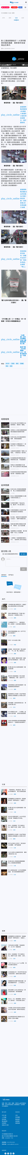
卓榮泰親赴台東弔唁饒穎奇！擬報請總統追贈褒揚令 (4, 687)
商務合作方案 (5, 1125)
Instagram (8, 1153)
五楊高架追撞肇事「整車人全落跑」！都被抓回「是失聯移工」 (5, 453)
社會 (16, 18)
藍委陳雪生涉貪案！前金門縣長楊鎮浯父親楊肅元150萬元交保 (4, 696)
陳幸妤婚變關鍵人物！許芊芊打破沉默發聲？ (4, 634)
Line (11, 1153)
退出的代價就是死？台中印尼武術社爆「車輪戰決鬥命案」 (4, 819)
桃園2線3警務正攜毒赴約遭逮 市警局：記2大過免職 (5, 526)
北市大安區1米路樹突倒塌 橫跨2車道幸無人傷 (4, 855)
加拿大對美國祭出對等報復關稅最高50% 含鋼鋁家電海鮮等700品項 (4, 723)
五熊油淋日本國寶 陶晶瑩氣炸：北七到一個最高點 (4, 947)
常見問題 (17, 1117)
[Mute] (7, 65)
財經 (15, 644)
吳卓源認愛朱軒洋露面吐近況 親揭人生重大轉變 (4, 1019)
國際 (14, 725)
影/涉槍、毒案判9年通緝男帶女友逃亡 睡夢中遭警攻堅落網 (5, 519)
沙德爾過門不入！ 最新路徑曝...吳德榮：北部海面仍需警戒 (4, 625)
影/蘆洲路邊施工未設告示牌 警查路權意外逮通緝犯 (5, 512)
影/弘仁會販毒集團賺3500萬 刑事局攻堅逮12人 (5, 498)
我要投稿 (17, 1123)
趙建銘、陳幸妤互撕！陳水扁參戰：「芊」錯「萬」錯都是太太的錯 (4, 651)
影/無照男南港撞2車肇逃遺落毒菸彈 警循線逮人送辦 (5, 474)
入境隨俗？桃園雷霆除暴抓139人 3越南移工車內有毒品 (5, 540)
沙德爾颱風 (14, 7)
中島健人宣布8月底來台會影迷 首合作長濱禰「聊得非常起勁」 (4, 1010)
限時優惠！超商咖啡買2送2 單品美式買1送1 (4, 705)
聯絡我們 (17, 1119)
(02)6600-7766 (9, 1138)
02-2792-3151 (11, 1142)
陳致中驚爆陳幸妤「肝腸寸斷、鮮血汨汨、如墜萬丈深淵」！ (4, 616)
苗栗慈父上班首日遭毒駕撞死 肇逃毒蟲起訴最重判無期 (5, 432)
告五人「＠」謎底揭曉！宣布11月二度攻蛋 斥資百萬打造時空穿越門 (4, 1001)
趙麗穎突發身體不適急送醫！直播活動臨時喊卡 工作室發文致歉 (4, 983)
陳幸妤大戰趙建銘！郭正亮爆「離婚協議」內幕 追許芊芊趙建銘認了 (4, 678)
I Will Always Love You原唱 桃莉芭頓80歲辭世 (4, 965)
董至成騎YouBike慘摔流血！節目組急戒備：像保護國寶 (4, 992)
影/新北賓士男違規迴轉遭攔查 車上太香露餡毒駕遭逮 (5, 491)
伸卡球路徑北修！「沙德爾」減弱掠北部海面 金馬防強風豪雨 (4, 714)
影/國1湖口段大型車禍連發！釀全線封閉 (4, 669)
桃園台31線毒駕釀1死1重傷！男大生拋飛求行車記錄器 (5, 467)
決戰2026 (21, 7)
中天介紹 (4, 1115)
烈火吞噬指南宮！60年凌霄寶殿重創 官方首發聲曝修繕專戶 (4, 872)
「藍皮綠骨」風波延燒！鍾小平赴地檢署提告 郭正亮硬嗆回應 (4, 792)
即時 (3, 18)
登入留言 (23, 554)
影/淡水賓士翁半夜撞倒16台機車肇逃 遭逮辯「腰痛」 (5, 425)
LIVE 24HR (6, 7)
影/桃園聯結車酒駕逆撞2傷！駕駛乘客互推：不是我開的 (5, 460)
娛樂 (23, 18)
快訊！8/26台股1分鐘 (4, 642)
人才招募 (4, 1117)
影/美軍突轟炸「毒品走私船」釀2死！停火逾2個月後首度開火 (5, 505)
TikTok (13, 1153)
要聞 (10, 18)
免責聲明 (4, 1123)
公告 (16, 1115)
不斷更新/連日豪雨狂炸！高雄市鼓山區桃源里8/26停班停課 (4, 607)
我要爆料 (17, 1121)
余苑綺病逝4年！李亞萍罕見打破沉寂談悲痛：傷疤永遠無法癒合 (4, 974)
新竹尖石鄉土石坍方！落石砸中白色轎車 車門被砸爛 (4, 846)
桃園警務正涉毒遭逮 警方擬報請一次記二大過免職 (5, 533)
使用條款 (4, 1119)
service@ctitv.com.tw (12, 1144)
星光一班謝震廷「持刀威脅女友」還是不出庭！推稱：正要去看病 (4, 828)
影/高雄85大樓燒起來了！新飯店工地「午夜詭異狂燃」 (5, 446)
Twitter (3, 1153)
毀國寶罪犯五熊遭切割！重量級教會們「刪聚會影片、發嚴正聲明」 (4, 801)
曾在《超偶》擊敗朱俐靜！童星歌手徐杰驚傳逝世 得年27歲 (4, 660)
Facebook (5, 1153)
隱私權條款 (4, 1121)
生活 (15, 609)
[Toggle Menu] (25, 7)
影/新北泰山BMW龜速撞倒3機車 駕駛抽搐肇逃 (5, 439)
